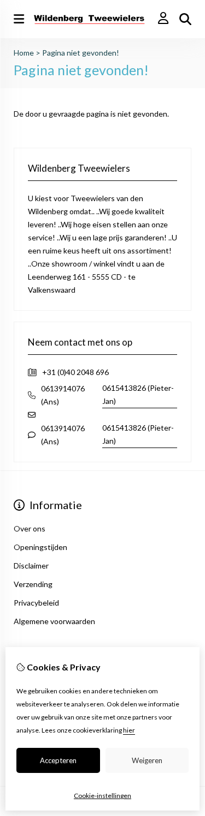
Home (24, 52)
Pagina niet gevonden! (80, 52)
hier (129, 730)
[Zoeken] (185, 19)
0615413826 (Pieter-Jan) (138, 394)
